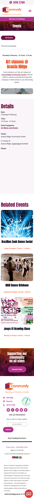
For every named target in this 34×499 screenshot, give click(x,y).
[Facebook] (8, 410)
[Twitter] (17, 410)
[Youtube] (21, 410)
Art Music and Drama (9, 128)
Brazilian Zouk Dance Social (17, 241)
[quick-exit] (29, 493)
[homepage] (12, 11)
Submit (8, 430)
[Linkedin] (25, 410)
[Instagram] (12, 410)
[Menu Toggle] (30, 10)
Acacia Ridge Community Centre (14, 75)
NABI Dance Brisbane (17, 285)
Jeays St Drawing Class (17, 329)
